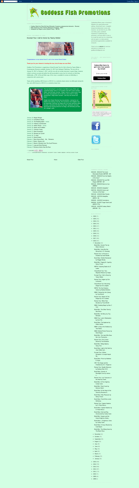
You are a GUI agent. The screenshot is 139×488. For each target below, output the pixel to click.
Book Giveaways (38, 131)
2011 (94, 471)
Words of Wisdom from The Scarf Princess (45, 143)
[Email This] (35, 151)
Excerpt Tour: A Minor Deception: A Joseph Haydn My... (102, 354)
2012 (94, 469)
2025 (94, 218)
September (98, 439)
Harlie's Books (38, 125)
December (98, 243)
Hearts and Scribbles (39, 127)
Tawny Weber (61, 152)
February (97, 456)
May (96, 449)
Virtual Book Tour (72, 152)
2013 (94, 466)
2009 (94, 476)
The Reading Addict (39, 121)
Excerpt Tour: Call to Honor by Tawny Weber (43, 38)
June (96, 446)
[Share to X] (38, 151)
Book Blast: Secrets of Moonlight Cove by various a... (102, 373)
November (98, 434)
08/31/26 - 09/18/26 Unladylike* (99, 188)
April (96, 451)
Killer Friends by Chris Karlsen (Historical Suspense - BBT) (47, 27)
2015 (94, 461)
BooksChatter (37, 137)
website (101, 46)
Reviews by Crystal (39, 133)
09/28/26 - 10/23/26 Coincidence (100, 200)
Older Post (81, 159)
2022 (94, 226)
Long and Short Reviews (40, 145)
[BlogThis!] (36, 151)
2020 (94, 231)
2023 (94, 223)
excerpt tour (52, 152)
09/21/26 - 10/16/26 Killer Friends (100, 194)
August (97, 441)
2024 (94, 221)
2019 (94, 233)
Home (55, 159)
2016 (94, 240)
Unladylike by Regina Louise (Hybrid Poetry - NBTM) (45, 29)
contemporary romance (39, 152)
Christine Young (38, 129)
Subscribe (102, 78)
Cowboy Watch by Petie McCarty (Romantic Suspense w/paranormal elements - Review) (55, 26)
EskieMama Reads (39, 119)
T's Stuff (36, 135)
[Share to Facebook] (40, 151)
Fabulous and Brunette (40, 123)
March (97, 453)
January (97, 458)
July (96, 444)
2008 (94, 479)
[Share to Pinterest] (42, 151)
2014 (94, 464)
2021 (94, 228)
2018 (94, 236)
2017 (94, 238)
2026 (94, 216)
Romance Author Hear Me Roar (42, 147)
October (97, 436)
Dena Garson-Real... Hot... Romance (44, 139)
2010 (94, 474)
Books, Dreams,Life (39, 141)
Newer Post (30, 159)
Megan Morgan (38, 117)
